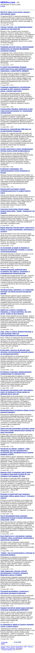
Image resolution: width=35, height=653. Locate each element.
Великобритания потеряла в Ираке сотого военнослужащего (17, 411)
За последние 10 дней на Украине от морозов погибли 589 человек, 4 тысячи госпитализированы (16, 250)
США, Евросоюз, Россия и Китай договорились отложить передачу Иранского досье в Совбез (14, 573)
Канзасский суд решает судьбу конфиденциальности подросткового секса (15, 191)
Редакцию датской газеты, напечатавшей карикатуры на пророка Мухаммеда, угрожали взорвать (17, 49)
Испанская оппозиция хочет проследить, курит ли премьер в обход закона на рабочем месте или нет (16, 392)
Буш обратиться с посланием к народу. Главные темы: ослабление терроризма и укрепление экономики (17, 538)
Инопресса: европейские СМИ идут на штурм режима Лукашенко (15, 130)
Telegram (30, 646)
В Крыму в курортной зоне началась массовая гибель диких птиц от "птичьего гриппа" (17, 496)
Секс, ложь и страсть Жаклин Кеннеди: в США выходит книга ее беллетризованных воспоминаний (16, 333)
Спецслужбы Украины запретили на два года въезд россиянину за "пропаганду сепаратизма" (16, 111)
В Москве (12, 648)
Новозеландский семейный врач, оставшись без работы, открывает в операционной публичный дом (15, 271)
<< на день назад (4, 642)
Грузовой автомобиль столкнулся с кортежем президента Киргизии (14, 592)
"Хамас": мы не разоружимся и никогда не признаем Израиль (17, 554)
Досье (8, 646)
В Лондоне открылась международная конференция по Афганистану (16, 373)
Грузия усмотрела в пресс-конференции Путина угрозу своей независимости (16, 150)
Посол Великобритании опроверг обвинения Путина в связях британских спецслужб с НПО (16, 518)
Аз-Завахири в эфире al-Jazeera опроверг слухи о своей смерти (17, 625)
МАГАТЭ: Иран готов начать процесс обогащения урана (15, 13)
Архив (13, 646)
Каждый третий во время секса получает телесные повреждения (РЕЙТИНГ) (16, 609)
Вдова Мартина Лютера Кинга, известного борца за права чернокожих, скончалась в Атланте (17, 229)
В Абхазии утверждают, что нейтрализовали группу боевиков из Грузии (15, 171)
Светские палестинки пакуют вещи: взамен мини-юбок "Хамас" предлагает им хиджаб (17, 211)
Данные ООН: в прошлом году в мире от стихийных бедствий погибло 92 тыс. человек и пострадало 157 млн (16, 474)
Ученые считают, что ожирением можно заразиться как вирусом (16, 28)
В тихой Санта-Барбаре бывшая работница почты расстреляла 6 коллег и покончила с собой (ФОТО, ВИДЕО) (17, 69)
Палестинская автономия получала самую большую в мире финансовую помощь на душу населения (17, 430)
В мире (2, 6)
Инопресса (19, 648)
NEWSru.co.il (4, 648)
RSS (25, 646)
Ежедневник (19, 646)
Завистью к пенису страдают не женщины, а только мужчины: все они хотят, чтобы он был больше (15, 312)
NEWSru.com (7, 2)
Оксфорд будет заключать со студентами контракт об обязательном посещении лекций (17, 291)
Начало (3, 646)
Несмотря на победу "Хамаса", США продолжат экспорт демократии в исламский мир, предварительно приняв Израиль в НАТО (16, 451)
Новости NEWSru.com (8, 649)
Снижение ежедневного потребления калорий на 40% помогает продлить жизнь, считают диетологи (15, 89)
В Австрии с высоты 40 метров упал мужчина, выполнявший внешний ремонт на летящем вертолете (17, 352)
